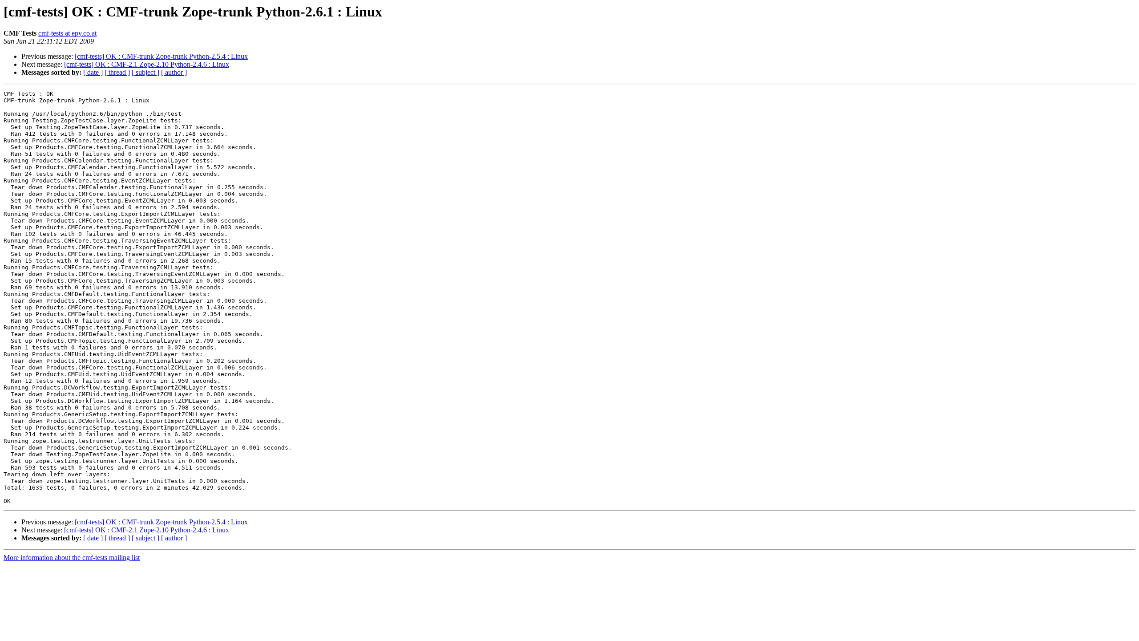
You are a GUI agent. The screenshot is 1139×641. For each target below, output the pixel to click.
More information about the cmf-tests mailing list (72, 557)
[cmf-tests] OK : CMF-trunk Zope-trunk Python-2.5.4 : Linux (161, 56)
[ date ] (93, 72)
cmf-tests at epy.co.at (67, 33)
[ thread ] (117, 72)
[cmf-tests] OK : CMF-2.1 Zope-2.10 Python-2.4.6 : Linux (146, 64)
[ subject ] (145, 72)
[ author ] (174, 72)
